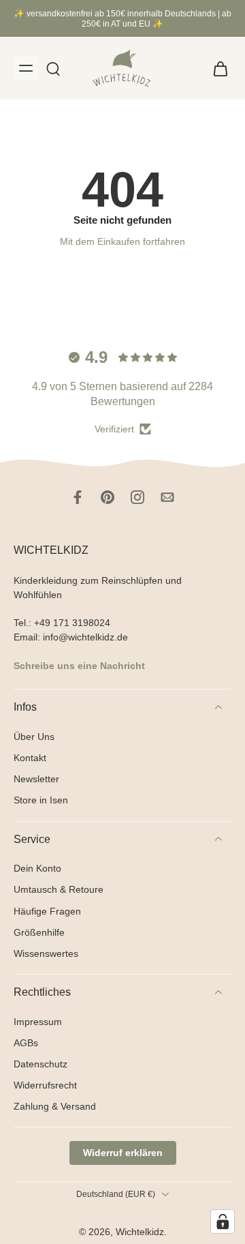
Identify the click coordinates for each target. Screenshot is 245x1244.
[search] (53, 68)
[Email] (167, 497)
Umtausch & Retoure (58, 889)
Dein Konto (37, 868)
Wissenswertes (46, 952)
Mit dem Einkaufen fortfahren (122, 241)
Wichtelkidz (140, 1231)
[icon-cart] (216, 68)
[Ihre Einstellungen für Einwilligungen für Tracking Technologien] (222, 1221)
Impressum (38, 1021)
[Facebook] (78, 497)
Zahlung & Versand (55, 1106)
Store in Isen (41, 800)
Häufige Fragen (47, 910)
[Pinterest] (107, 497)
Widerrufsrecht (45, 1084)
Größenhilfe (39, 931)
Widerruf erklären (123, 1152)
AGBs (26, 1042)
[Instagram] (137, 497)
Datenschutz (40, 1063)
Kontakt (30, 757)
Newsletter (36, 778)
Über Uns (34, 736)
